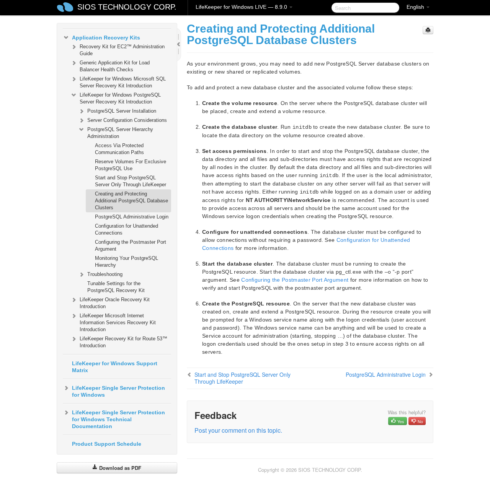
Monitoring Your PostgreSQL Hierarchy (126, 261)
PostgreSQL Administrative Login (131, 217)
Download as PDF (119, 467)
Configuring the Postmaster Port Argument (130, 245)
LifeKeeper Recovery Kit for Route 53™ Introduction (123, 342)
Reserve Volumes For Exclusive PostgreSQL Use (130, 165)
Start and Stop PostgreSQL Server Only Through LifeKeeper (130, 181)
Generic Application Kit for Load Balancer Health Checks (115, 66)
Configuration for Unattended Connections (126, 229)
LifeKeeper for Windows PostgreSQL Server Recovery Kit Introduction (120, 98)
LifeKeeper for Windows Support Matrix (114, 366)
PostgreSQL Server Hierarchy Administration (120, 132)
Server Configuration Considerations (127, 120)
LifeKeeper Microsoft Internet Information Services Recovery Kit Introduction (118, 322)
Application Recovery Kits (106, 37)
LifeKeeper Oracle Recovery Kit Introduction (115, 303)
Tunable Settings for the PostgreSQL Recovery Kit (116, 287)
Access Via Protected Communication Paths (119, 149)
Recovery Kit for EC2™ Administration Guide (122, 50)
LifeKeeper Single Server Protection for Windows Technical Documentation (118, 419)
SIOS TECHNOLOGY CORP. (126, 7)
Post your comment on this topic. (238, 430)
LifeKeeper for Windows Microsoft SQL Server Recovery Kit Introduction (123, 82)
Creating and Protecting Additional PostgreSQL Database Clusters (131, 200)
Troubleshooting (104, 274)
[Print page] (428, 30)
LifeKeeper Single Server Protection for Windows (118, 391)
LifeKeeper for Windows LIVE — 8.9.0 (242, 7)
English (416, 7)
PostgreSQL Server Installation (121, 111)
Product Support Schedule (106, 444)
